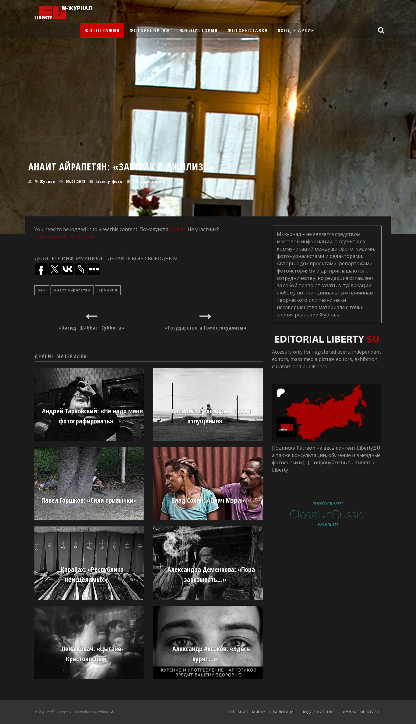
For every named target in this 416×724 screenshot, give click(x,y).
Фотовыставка (247, 30)
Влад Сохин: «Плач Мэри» (208, 500)
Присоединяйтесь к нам (63, 236)
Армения (107, 290)
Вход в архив (296, 30)
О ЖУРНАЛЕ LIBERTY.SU (359, 712)
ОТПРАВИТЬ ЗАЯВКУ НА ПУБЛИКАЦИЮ (263, 712)
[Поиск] (381, 30)
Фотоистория (199, 30)
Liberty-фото (109, 181)
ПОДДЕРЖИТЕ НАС (318, 712)
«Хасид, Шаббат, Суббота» (92, 327)
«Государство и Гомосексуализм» (206, 327)
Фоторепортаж (149, 30)
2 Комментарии (148, 181)
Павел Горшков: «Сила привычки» (89, 500)
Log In (178, 229)
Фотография (102, 30)
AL (113, 712)
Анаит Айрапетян (72, 290)
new (42, 290)
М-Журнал (44, 181)
